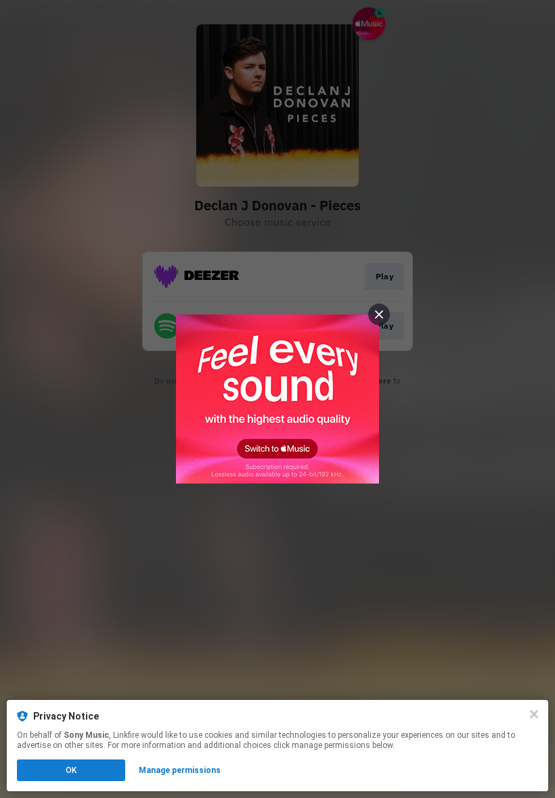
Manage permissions (180, 770)
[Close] (534, 714)
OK (71, 770)
